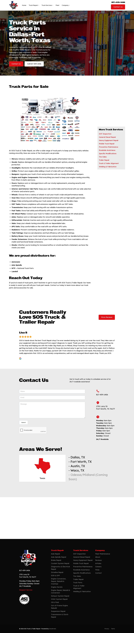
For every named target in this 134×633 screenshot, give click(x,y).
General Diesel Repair (107, 137)
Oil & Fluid (55, 602)
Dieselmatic (52, 629)
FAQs (97, 570)
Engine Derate (56, 587)
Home (24, 5)
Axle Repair (55, 554)
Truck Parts (77, 583)
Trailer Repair (104, 160)
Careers (98, 567)
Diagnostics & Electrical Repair (60, 568)
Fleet (57, 5)
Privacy (106, 629)
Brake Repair (56, 560)
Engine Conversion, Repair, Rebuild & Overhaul (58, 581)
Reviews (98, 560)
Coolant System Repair (60, 563)
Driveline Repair (57, 572)
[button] (34, 5)
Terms (113, 629)
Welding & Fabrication (107, 167)
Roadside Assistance (107, 150)
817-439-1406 (118, 2)
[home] (13, 5)
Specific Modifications (107, 153)
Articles (98, 563)
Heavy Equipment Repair (108, 140)
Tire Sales (103, 157)
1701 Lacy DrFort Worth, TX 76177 (105, 407)
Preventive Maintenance (108, 147)
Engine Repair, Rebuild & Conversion (60, 591)
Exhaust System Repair (60, 596)
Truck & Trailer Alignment (109, 163)
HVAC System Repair (59, 599)
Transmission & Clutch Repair (59, 615)
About (97, 557)
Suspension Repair (58, 611)
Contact (98, 573)
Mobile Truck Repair (106, 144)
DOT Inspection (105, 134)
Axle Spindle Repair (58, 557)
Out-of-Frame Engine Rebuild (59, 606)
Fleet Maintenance (102, 554)
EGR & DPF (55, 575)
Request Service (25, 590)
